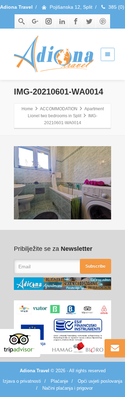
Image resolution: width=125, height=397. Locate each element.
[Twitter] (89, 21)
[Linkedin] (62, 21)
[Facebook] (76, 21)
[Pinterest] (103, 21)
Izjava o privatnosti (22, 381)
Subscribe (95, 266)
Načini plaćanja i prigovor (67, 388)
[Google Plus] (35, 21)
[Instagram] (49, 21)
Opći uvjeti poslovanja (100, 381)
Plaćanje (59, 381)
